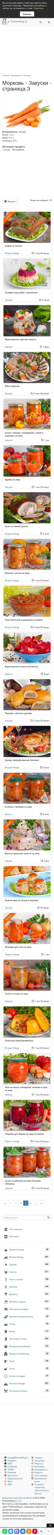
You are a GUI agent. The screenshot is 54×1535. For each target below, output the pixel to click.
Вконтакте (12, 1475)
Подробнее (38, 8)
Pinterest (12, 1472)
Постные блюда (28, 1383)
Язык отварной (12, 385)
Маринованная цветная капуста (20, 339)
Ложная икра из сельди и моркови (21, 900)
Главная (5, 75)
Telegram (12, 1460)
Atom (10, 1481)
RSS (10, 1484)
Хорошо (27, 13)
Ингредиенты (16, 75)
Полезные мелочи (28, 1390)
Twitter (11, 1469)
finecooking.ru (18, 21)
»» (41, 1203)
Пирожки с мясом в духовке (18, 713)
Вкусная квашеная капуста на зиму (22, 853)
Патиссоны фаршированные (19, 1040)
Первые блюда (12, 954)
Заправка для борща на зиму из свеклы (24, 1133)
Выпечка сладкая (28, 1301)
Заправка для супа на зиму (18, 946)
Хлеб (28, 1360)
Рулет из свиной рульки (16, 526)
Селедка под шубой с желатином (21, 292)
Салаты (28, 1271)
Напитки (28, 1286)
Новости (38, 1472)
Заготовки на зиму (28, 1338)
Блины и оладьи (28, 1375)
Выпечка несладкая (28, 1308)
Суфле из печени (13, 245)
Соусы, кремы (28, 1279)
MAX (10, 1463)
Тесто (28, 1368)
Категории (14, 1236)
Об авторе (39, 1460)
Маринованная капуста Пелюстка (21, 666)
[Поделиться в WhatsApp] (4, 1531)
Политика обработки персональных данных (41, 1489)
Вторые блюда (12, 253)
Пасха (28, 1331)
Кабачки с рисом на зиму (17, 572)
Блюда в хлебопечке (28, 1353)
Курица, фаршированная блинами (22, 759)
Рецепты (38, 1463)
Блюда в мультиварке (28, 1346)
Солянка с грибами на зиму (18, 806)
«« (5, 1203)
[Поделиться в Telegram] (10, 1531)
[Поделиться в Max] (16, 1531)
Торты (28, 1323)
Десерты (28, 1294)
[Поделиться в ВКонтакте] (22, 1531)
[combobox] (23, 1217)
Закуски (11, 201)
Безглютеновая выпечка (28, 1316)
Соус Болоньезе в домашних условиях (24, 619)
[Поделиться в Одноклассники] (28, 1531)
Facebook (12, 1466)
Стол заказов (15, 1228)
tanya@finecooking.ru (18, 1457)
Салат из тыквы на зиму (16, 993)
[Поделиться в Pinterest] (34, 1531)
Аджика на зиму (12, 479)
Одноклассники (15, 1478)
